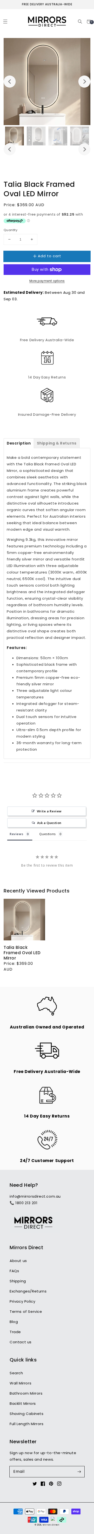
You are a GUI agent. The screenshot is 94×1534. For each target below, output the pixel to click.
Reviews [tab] (16, 834)
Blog (14, 1321)
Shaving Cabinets (27, 1413)
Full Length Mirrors (26, 1423)
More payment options (47, 281)
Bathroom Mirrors (26, 1393)
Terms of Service (26, 1311)
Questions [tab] (47, 834)
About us (18, 1260)
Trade (15, 1331)
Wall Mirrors (20, 1383)
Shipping (18, 1281)
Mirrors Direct (51, 1524)
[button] (5, 21)
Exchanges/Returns (28, 1291)
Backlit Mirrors (23, 1403)
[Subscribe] (79, 1471)
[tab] (19, 443)
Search (16, 1372)
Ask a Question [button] (49, 823)
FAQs (14, 1270)
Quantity (10, 230)
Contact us (21, 1342)
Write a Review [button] (49, 811)
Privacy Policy (22, 1301)
